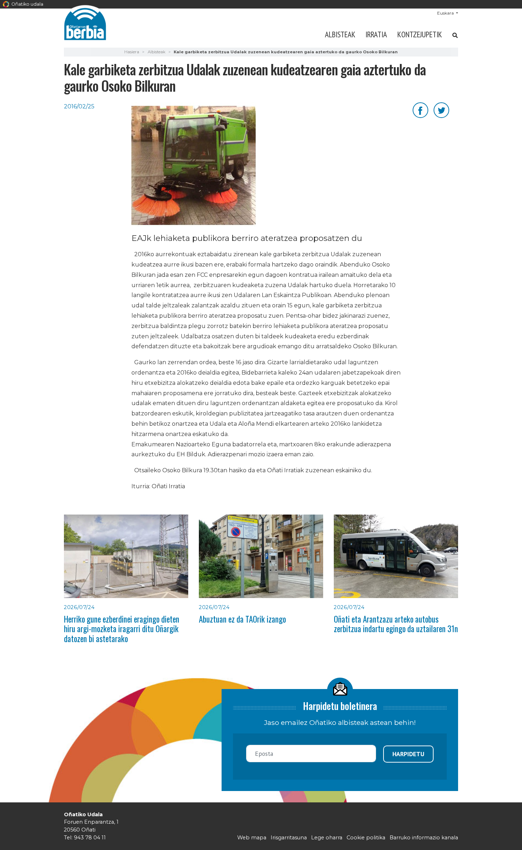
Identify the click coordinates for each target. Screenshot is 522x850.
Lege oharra (326, 837)
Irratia (376, 34)
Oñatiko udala (26, 4)
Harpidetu (408, 754)
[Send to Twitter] (441, 109)
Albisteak (340, 34)
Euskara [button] (446, 13)
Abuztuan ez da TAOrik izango (242, 619)
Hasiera (131, 51)
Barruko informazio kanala (424, 837)
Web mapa (251, 837)
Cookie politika (366, 837)
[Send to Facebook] (420, 109)
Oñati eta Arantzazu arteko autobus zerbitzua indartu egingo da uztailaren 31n (396, 624)
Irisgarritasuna (289, 837)
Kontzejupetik (419, 34)
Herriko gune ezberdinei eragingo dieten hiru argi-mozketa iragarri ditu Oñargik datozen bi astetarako (121, 629)
